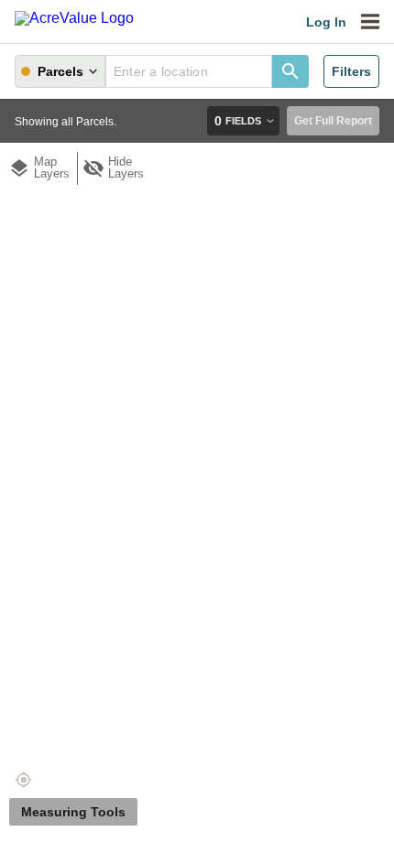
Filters (351, 71)
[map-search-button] (290, 71)
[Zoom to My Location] (23, 780)
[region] (197, 448)
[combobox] (188, 71)
